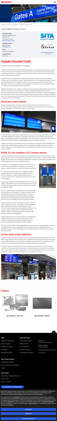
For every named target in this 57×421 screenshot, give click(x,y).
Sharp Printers (5, 379)
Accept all (28, 409)
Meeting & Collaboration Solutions (45, 341)
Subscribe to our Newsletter (12, 387)
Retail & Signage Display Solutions (43, 346)
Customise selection (28, 418)
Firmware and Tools (6, 347)
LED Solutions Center (25, 341)
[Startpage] (6, 2)
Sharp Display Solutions (8, 362)
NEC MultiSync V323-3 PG (15, 316)
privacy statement (8, 405)
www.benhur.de (6, 47)
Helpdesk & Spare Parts (7, 341)
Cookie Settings (32, 403)
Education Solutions (25, 350)
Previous (1, 303)
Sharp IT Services (6, 382)
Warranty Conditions (7, 353)
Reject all (28, 413)
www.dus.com (6, 37)
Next (55, 303)
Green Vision (42, 353)
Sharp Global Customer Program (10, 365)
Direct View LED (24, 344)
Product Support (5, 344)
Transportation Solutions (27, 353)
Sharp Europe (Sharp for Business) (10, 376)
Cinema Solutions (25, 347)
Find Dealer (4, 350)
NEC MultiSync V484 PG (42, 316)
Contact (3, 368)
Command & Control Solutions (47, 350)
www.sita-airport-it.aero (8, 41)
